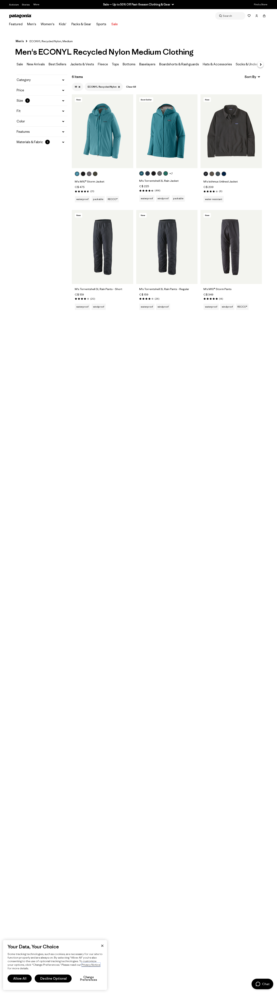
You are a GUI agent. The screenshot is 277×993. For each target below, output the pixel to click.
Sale (114, 24)
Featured (16, 24)
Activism (14, 4)
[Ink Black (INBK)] (206, 174)
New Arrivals (36, 64)
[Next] (260, 65)
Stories (26, 4)
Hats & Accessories (217, 64)
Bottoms (129, 64)
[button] (42, 80)
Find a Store (260, 4)
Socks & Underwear (250, 64)
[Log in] (256, 16)
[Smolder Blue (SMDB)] (147, 173)
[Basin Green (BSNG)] (95, 174)
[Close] (102, 946)
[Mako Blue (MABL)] (77, 174)
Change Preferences (88, 978)
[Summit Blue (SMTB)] (218, 174)
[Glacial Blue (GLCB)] (141, 173)
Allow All (19, 978)
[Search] (230, 16)
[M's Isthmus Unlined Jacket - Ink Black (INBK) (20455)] (231, 131)
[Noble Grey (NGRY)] (159, 173)
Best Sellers (57, 64)
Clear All (131, 86)
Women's (47, 24)
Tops (115, 64)
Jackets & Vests (82, 64)
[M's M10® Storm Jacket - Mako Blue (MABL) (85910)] (102, 131)
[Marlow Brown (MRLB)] (212, 174)
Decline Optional (53, 978)
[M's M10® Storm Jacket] (99, 174)
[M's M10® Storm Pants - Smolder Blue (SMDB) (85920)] (231, 247)
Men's (31, 24)
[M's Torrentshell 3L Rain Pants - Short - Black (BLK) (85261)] (102, 247)
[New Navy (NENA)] (224, 174)
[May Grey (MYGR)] (89, 174)
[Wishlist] (249, 16)
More (36, 4)
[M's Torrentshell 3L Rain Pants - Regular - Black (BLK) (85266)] (167, 247)
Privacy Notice (91, 964)
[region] (55, 965)
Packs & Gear (81, 24)
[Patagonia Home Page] (20, 16)
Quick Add (102, 161)
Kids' (62, 24)
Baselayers (147, 64)
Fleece (103, 64)
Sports (101, 24)
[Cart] (264, 16)
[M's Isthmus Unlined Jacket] (228, 174)
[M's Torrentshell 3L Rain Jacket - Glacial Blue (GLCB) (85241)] (167, 131)
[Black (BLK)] (83, 174)
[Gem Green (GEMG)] (165, 173)
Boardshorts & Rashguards (179, 64)
